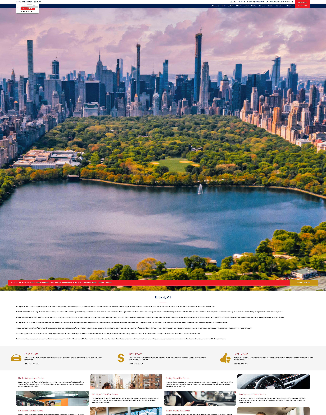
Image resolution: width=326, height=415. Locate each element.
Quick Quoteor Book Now (302, 4)
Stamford (270, 6)
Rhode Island (215, 6)
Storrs (223, 6)
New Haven (262, 6)
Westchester (290, 6)
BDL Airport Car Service (25, 1)
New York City (280, 6)
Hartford (230, 6)
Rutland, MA (37, 1)
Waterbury (238, 6)
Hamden (253, 6)
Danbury (246, 6)
